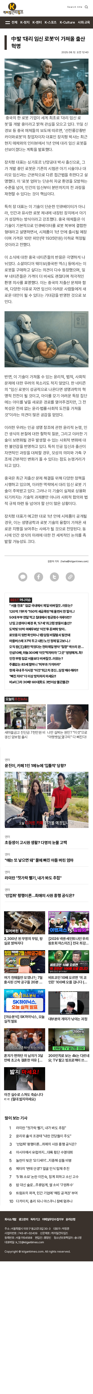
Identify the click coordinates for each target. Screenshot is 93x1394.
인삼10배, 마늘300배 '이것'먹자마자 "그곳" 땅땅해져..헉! (46, 653)
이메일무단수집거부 (53, 1219)
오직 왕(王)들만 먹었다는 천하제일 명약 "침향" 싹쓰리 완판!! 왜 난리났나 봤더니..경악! (46, 647)
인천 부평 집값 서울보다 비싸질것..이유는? (36, 659)
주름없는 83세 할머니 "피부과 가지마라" (35, 664)
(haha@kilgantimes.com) (74, 561)
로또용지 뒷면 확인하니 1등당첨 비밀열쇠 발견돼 (39, 635)
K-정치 (24, 22)
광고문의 (23, 1219)
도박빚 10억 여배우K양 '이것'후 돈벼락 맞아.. (37, 629)
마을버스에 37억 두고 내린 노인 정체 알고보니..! (39, 641)
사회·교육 (84, 22)
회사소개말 (10, 1219)
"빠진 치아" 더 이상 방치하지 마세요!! (32, 676)
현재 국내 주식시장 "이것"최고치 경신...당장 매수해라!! (43, 670)
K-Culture (67, 22)
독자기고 (35, 1219)
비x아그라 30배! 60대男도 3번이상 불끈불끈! (39, 682)
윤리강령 (70, 1219)
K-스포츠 (51, 22)
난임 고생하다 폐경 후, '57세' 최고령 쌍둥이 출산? (40, 623)
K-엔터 (37, 22)
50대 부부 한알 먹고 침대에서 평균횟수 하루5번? (40, 617)
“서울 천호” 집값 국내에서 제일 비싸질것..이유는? (41, 606)
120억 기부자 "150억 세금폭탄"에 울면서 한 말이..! (42, 612)
